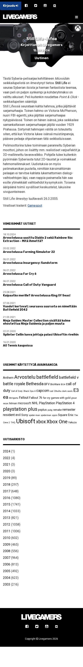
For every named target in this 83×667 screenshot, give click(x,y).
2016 (6, 498)
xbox (41, 421)
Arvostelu (24, 377)
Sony (24, 415)
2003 (6, 584)
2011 (6, 531)
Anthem (8, 377)
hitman (13, 403)
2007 (6, 558)
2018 (6, 484)
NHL (35, 403)
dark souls (67, 391)
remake (57, 409)
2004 (6, 578)
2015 (6, 504)
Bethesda (35, 383)
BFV (47, 384)
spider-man (34, 415)
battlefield (47, 377)
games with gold (61, 397)
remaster (68, 410)
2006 (6, 564)
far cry (46, 397)
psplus (42, 410)
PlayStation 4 (65, 403)
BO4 (63, 384)
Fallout (23, 398)
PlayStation (47, 403)
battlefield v (69, 377)
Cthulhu (57, 391)
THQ (13, 422)
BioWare (55, 384)
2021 (6, 464)
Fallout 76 (35, 398)
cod (51, 391)
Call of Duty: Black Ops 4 (23, 391)
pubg (50, 410)
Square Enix (65, 415)
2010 (6, 538)
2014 (6, 511)
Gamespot (35, 205)
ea (5, 397)
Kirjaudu (9, 5)
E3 (76, 390)
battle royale (14, 383)
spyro (54, 415)
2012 (6, 524)
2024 (6, 451)
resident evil (12, 415)
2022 (6, 458)
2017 (6, 491)
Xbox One (57, 421)
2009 (6, 544)
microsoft (24, 403)
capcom (42, 391)
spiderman (46, 415)
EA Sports (13, 398)
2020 (6, 471)
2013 (6, 518)
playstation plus (20, 409)
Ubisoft (25, 421)
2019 (6, 478)
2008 (6, 551)
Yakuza (72, 422)
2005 (6, 571)
